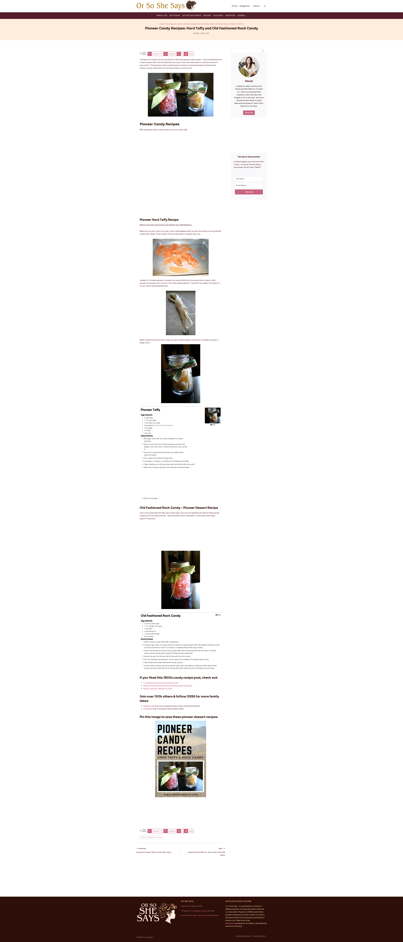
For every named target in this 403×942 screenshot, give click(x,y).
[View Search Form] (265, 6)
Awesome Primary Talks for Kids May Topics (153, 851)
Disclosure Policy (244, 936)
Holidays (218, 15)
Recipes (207, 15)
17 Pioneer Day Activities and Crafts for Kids (160, 682)
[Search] (263, 50)
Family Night (209, 24)
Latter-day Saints (191, 15)
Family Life (161, 15)
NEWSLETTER (148, 706)
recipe (159, 837)
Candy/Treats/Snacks (168, 24)
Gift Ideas (174, 15)
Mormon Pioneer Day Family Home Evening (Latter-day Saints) (167, 685)
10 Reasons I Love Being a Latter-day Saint (198, 911)
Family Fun (187, 24)
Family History (197, 24)
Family (179, 24)
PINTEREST (147, 709)
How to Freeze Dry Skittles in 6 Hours (157, 688)
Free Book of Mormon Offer (192, 906)
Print (213, 425)
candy (143, 837)
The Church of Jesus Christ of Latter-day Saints (200, 915)
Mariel (197, 33)
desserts (151, 837)
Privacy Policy (259, 936)
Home (234, 6)
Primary (233, 24)
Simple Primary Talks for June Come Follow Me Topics (206, 852)
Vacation (230, 15)
